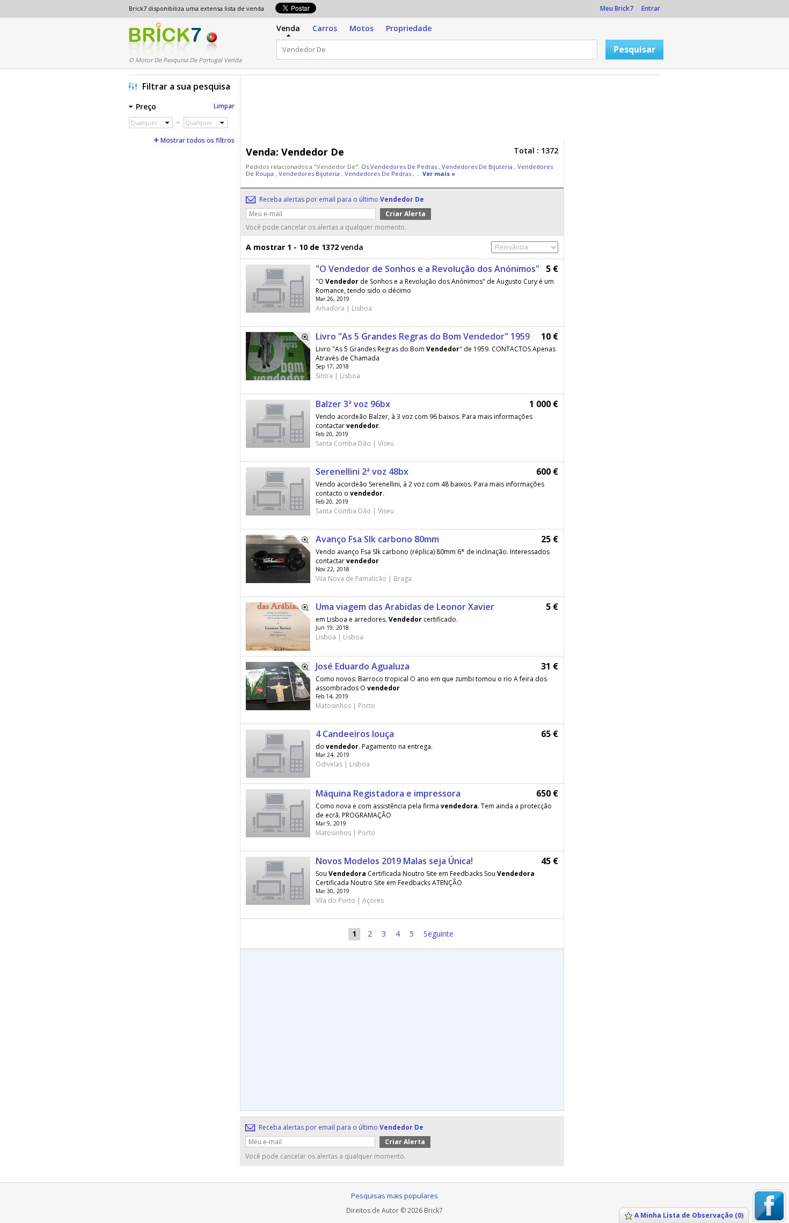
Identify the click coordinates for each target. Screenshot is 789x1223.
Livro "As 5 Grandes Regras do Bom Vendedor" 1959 (423, 336)
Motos (361, 28)
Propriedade (409, 28)
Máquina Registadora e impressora (388, 793)
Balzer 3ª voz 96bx (353, 404)
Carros (324, 28)
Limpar (224, 105)
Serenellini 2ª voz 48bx (362, 471)
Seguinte (438, 934)
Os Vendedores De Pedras (400, 167)
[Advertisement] (453, 109)
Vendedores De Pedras (379, 174)
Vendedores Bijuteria (310, 174)
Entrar (650, 8)
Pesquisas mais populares (394, 1195)
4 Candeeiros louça (355, 734)
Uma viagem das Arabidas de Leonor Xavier (405, 607)
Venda (288, 28)
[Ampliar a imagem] (301, 340)
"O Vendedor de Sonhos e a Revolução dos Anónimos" (427, 269)
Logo (165, 39)
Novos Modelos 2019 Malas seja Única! (394, 861)
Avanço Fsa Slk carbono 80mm (377, 539)
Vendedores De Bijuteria (478, 167)
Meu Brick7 (616, 8)
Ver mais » (438, 174)
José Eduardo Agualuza (363, 666)
